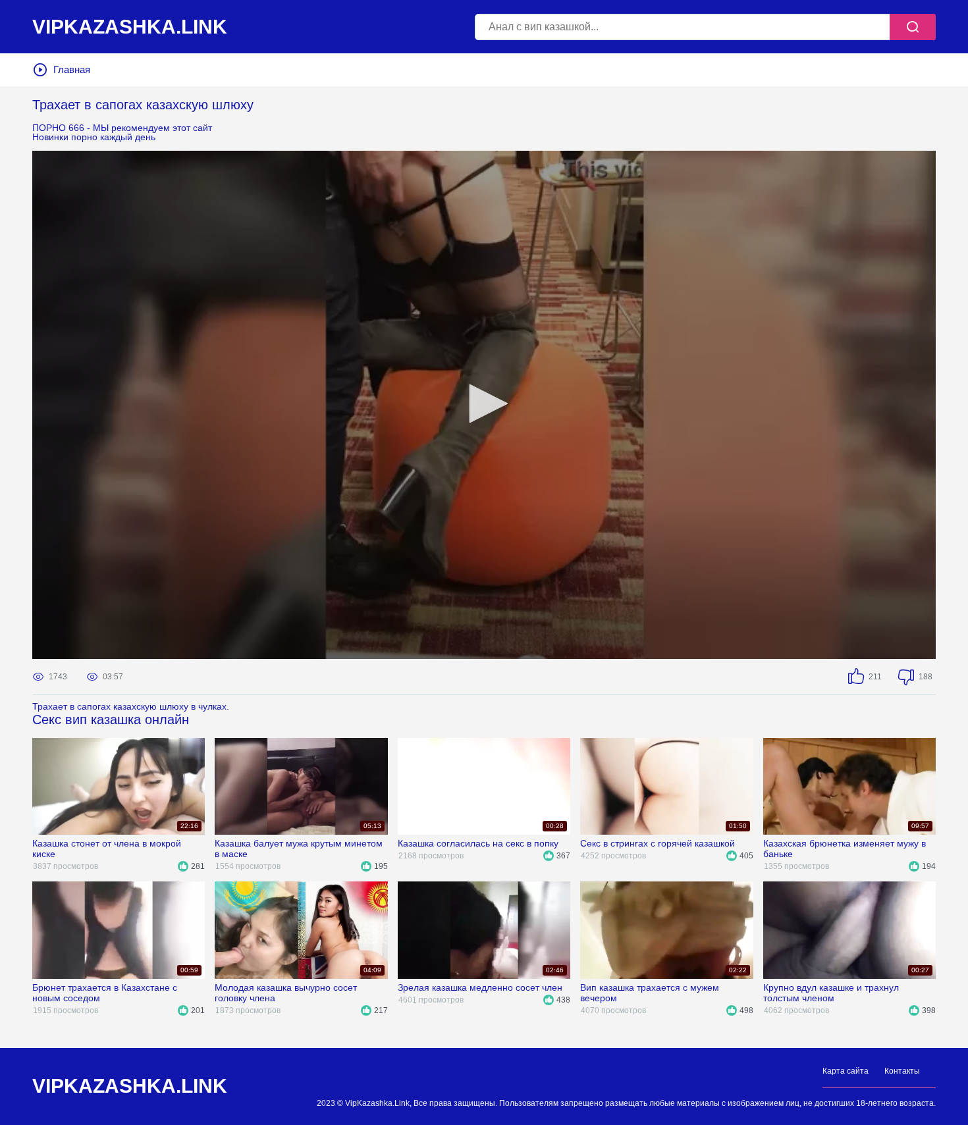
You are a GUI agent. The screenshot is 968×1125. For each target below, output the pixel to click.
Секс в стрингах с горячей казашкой (657, 843)
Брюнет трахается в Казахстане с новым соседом (104, 992)
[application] (484, 405)
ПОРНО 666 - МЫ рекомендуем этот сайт (122, 127)
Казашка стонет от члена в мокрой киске (106, 848)
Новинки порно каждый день (93, 137)
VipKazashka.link (129, 27)
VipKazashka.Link (129, 1086)
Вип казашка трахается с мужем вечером (649, 992)
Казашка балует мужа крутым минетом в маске (299, 848)
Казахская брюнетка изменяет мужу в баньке (844, 848)
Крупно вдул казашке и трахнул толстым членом (831, 992)
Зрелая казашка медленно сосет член (480, 987)
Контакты (902, 1071)
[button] (484, 403)
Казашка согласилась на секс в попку (478, 843)
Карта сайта (845, 1071)
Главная (71, 69)
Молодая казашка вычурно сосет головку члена (286, 992)
